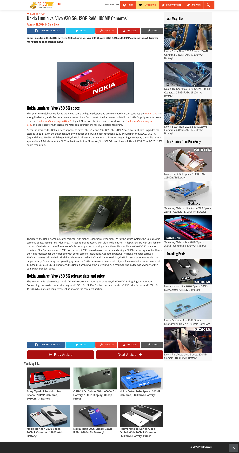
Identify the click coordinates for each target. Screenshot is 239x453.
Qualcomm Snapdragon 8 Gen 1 (54, 121)
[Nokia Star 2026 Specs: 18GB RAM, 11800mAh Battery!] (188, 159)
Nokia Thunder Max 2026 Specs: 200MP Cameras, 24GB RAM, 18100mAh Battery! (187, 92)
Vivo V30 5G (151, 113)
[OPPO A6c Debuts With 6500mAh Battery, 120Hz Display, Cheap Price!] (95, 378)
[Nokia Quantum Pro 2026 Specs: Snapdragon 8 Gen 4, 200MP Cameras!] (188, 306)
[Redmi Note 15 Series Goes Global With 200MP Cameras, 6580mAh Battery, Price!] (141, 416)
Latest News (150, 5)
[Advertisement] (95, 52)
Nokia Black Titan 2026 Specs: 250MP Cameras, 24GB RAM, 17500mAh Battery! (85, 4)
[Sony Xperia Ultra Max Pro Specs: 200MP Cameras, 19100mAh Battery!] (48, 378)
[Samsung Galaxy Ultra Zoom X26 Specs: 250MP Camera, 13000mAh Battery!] (188, 193)
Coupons (196, 5)
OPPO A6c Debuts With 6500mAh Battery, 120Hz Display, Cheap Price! (94, 395)
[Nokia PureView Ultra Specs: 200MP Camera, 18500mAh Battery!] (188, 340)
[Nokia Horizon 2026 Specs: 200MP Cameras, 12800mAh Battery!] (48, 416)
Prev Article (63, 354)
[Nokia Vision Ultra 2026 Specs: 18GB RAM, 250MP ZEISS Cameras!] (188, 271)
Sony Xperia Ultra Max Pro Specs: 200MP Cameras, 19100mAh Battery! (44, 395)
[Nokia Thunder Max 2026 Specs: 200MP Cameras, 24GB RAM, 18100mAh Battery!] (188, 74)
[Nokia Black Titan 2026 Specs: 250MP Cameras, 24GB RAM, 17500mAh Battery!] (188, 37)
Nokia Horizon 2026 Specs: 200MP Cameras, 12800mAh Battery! (44, 432)
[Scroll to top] (233, 448)
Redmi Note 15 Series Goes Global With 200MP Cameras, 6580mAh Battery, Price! (138, 432)
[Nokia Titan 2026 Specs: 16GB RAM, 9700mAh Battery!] (95, 416)
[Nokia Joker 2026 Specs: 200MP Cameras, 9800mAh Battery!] (141, 378)
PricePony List (173, 5)
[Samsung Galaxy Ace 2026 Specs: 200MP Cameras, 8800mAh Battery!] (188, 227)
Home (130, 5)
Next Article (127, 354)
